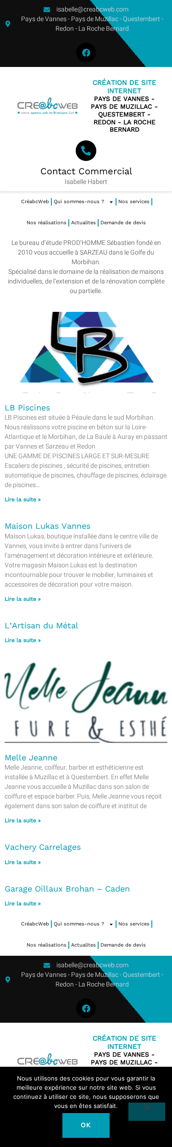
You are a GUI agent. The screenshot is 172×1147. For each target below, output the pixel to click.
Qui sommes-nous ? (79, 202)
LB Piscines (27, 407)
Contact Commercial (86, 171)
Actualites (83, 223)
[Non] (146, 1112)
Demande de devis (123, 223)
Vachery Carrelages (43, 847)
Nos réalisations (47, 223)
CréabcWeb (35, 202)
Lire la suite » (23, 499)
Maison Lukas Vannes (47, 526)
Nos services (134, 202)
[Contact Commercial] (86, 150)
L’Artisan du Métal (41, 625)
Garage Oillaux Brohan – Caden (67, 888)
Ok (86, 1125)
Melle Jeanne (31, 757)
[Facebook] (86, 52)
